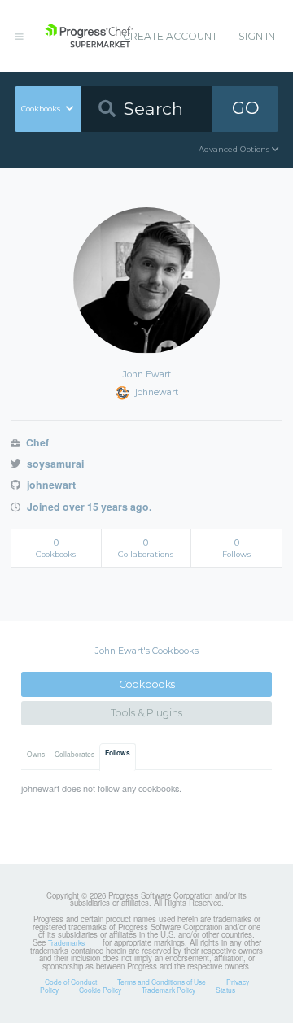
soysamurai (53, 463)
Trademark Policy (168, 990)
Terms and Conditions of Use (161, 981)
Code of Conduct (71, 981)
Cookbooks (147, 684)
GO (246, 108)
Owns (36, 754)
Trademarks (66, 942)
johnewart (49, 484)
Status (225, 990)
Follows (117, 753)
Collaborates (74, 754)
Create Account (170, 36)
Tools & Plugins (146, 713)
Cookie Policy (100, 990)
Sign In (256, 36)
